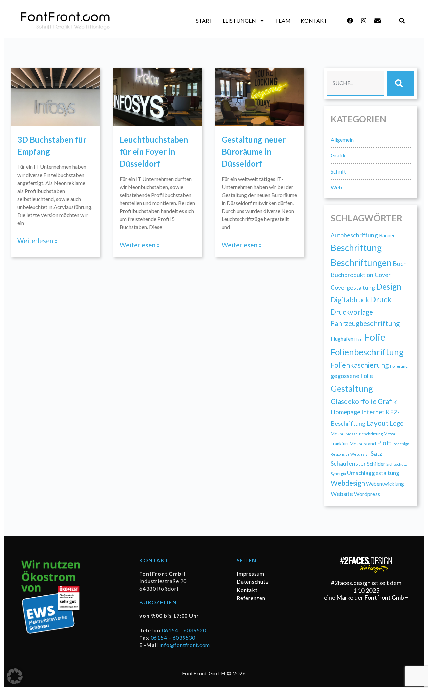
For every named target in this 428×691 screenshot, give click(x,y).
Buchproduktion (352, 274)
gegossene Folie (352, 375)
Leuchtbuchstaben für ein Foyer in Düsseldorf (154, 151)
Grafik (338, 155)
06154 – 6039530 (173, 637)
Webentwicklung (385, 484)
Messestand (363, 443)
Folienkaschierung (360, 365)
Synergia (338, 473)
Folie (374, 337)
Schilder (376, 464)
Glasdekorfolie (354, 401)
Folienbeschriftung (367, 352)
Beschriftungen (361, 262)
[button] (402, 21)
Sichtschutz (396, 464)
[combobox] (355, 83)
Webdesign (348, 483)
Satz (376, 453)
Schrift (338, 171)
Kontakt (314, 20)
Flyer (358, 339)
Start (204, 20)
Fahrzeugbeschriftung (365, 323)
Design (388, 286)
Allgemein (342, 139)
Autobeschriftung (354, 235)
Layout (377, 423)
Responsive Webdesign (350, 454)
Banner (387, 235)
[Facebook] (350, 21)
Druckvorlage (352, 312)
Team (283, 20)
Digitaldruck (350, 299)
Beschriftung (356, 247)
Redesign (401, 444)
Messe (338, 433)
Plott (384, 443)
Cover (382, 274)
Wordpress (367, 494)
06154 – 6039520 (184, 630)
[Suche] (400, 83)
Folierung (399, 366)
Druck (380, 299)
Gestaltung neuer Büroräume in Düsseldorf (254, 151)
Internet (373, 412)
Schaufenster (348, 463)
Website (342, 493)
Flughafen (342, 338)
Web (336, 187)
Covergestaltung (353, 287)
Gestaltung (352, 388)
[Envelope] (377, 21)
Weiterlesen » (37, 241)
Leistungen (239, 20)
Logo (397, 423)
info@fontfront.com (184, 645)
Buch (400, 263)
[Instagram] (364, 21)
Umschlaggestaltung (373, 472)
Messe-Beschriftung (364, 434)
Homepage (345, 412)
